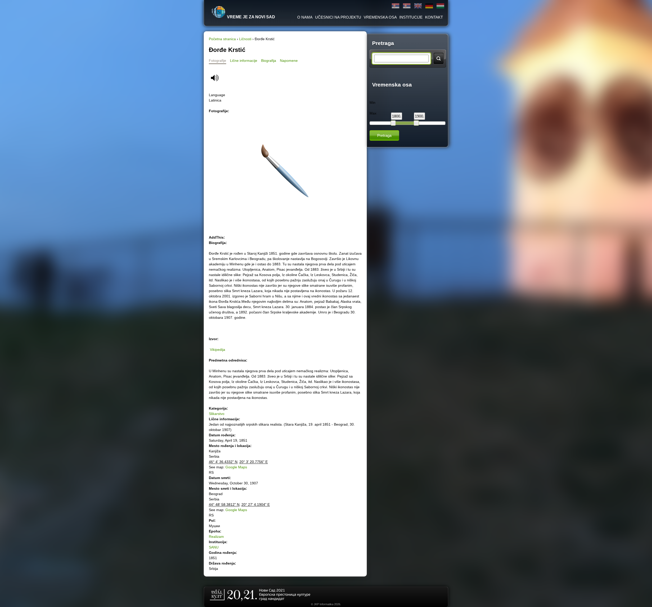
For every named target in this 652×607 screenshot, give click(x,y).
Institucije (411, 17)
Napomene (289, 61)
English (418, 6)
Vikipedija (217, 350)
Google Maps (236, 467)
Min (372, 102)
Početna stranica (222, 39)
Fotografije (217, 61)
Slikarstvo (216, 414)
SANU (214, 547)
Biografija (268, 61)
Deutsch (429, 6)
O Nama (305, 17)
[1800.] (393, 122)
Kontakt (434, 17)
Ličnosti (245, 39)
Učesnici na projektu (338, 17)
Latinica (407, 6)
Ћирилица (395, 6)
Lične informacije (243, 61)
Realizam (216, 536)
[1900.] (416, 122)
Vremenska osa (380, 17)
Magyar (440, 6)
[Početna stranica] (218, 12)
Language (217, 95)
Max (373, 113)
